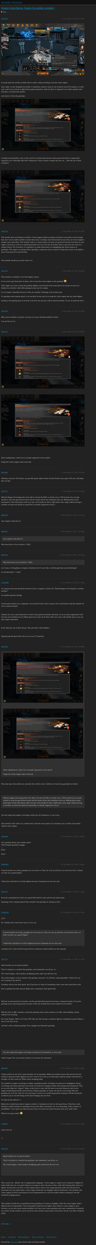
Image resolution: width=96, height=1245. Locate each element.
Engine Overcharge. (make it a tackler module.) (28, 8)
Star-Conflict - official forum (11, 2)
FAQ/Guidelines (24, 1237)
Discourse (14, 1242)
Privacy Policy (51, 1237)
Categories (12, 1237)
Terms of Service (38, 1237)
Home (3, 1237)
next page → (6, 1224)
